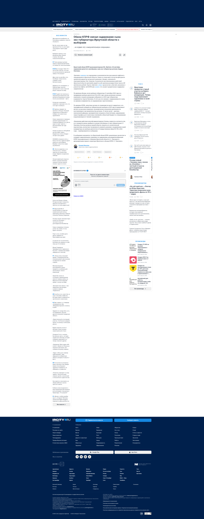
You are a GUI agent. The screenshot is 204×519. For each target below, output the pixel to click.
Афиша (106, 21)
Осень (116, 432)
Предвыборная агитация (60, 440)
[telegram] (77, 456)
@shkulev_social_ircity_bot (118, 496)
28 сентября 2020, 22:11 (79, 50)
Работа (116, 440)
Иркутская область (79, 152)
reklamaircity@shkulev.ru (132, 495)
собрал (100, 85)
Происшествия (119, 438)
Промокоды (75, 21)
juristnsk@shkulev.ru (89, 507)
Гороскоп (112, 21)
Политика (117, 435)
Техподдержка (57, 438)
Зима (97, 427)
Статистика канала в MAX (60, 443)
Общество (117, 427)
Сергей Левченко (97, 152)
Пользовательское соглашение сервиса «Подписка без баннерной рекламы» (120, 507)
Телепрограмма (98, 21)
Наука (98, 440)
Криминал (99, 430)
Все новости (56, 21)
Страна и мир (136, 435)
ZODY (136, 21)
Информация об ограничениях (110, 501)
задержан (83, 75)
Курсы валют (120, 21)
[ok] (89, 456)
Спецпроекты (136, 443)
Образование (100, 445)
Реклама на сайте (58, 430)
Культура (98, 432)
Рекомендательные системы (109, 505)
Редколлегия (130, 21)
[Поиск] (143, 25)
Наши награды (57, 432)
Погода (90, 21)
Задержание (108, 152)
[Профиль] (150, 25)
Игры (140, 21)
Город (77, 435)
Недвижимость (65, 21)
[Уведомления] (147, 25)
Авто (77, 427)
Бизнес (78, 430)
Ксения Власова (84, 145)
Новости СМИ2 (78, 196)
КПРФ (88, 152)
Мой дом (98, 438)
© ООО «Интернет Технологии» (78, 513)
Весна (77, 432)
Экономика (136, 440)
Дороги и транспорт (81, 438)
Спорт (134, 430)
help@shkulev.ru (63, 508)
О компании (56, 427)
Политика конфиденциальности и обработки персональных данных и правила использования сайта (126, 510)
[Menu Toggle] (53, 25)
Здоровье (78, 445)
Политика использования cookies (110, 503)
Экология (135, 438)
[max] (85, 456)
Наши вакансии (57, 435)
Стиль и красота (137, 432)
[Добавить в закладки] (120, 55)
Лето (97, 435)
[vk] (81, 456)
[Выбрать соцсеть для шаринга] (124, 55)
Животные (79, 443)
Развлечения (118, 443)
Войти (79, 185)
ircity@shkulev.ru (70, 506)
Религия (117, 445)
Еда (77, 440)
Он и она (117, 430)
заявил (97, 87)
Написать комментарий (85, 55)
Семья (134, 427)
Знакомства (83, 21)
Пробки (102, 25)
